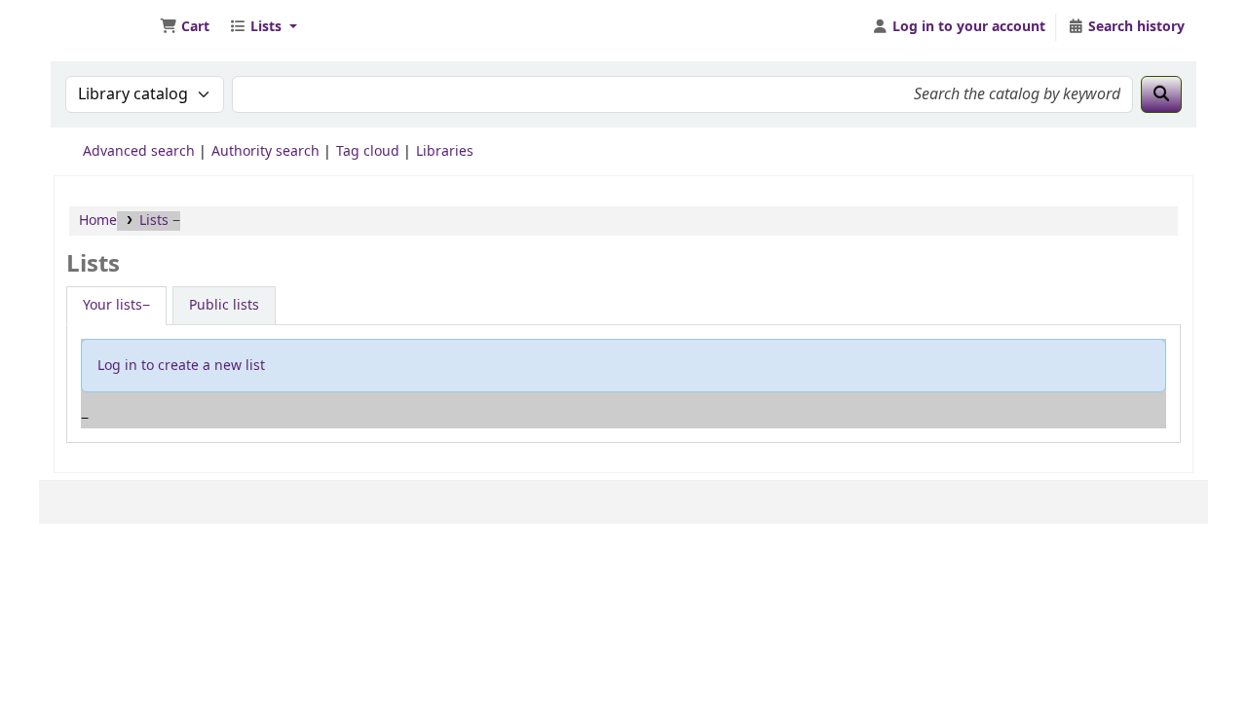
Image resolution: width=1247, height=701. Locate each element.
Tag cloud (367, 151)
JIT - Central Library (103, 27)
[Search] (1161, 94)
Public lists (224, 305)
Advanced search (139, 151)
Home (98, 220)
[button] (184, 27)
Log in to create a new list (181, 365)
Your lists (112, 305)
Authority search (265, 151)
